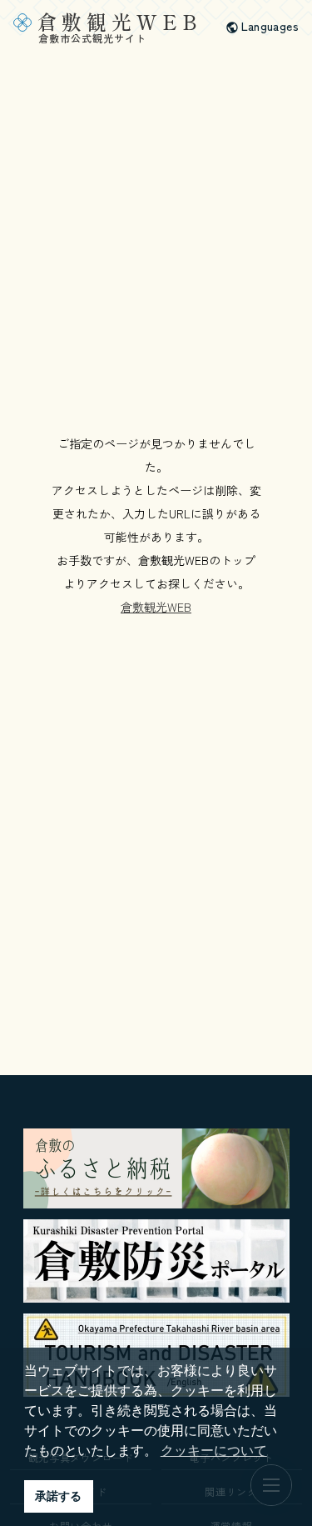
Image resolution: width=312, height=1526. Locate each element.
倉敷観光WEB (156, 606)
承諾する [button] (58, 1496)
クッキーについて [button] (214, 1450)
